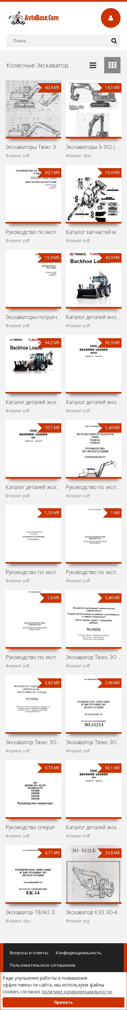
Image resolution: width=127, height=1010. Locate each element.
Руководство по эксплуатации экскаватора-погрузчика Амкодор (33, 572)
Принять (63, 1002)
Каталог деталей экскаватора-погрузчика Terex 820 (33, 487)
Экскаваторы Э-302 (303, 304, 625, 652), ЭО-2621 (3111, (93, 147)
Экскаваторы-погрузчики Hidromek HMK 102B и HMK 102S (33, 317)
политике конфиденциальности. (77, 991)
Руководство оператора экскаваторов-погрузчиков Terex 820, (33, 827)
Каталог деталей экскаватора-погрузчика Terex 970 (93, 827)
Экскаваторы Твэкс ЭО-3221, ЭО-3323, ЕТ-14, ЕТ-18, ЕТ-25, (33, 147)
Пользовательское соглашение (43, 965)
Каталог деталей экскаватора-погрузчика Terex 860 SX (93, 402)
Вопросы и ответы (29, 953)
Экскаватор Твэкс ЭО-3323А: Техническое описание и (93, 742)
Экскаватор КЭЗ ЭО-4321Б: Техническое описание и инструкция (93, 912)
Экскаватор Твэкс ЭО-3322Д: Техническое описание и (33, 742)
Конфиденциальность (79, 953)
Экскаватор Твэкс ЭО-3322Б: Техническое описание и (93, 657)
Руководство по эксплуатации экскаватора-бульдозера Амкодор (93, 487)
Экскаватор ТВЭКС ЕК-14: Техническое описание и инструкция (33, 912)
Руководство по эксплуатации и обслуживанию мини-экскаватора (33, 232)
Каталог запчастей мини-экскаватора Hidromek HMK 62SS (93, 232)
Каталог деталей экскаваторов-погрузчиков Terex (33, 402)
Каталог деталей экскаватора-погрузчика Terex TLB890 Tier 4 (93, 317)
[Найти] (113, 40)
